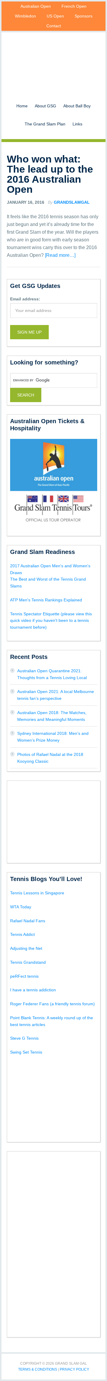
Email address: (25, 299)
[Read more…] (60, 255)
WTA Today (20, 906)
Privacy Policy (74, 1369)
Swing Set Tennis (26, 1052)
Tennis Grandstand (28, 962)
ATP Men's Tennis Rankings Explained (46, 600)
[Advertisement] (54, 821)
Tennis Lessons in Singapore (37, 893)
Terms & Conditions (37, 1369)
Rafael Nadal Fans (27, 920)
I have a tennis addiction (33, 989)
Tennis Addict (22, 934)
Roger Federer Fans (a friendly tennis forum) (52, 1003)
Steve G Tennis (24, 1038)
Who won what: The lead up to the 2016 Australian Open (50, 174)
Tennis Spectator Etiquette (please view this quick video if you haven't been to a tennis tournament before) (51, 620)
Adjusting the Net (26, 948)
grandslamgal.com (53, 59)
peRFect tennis (24, 976)
